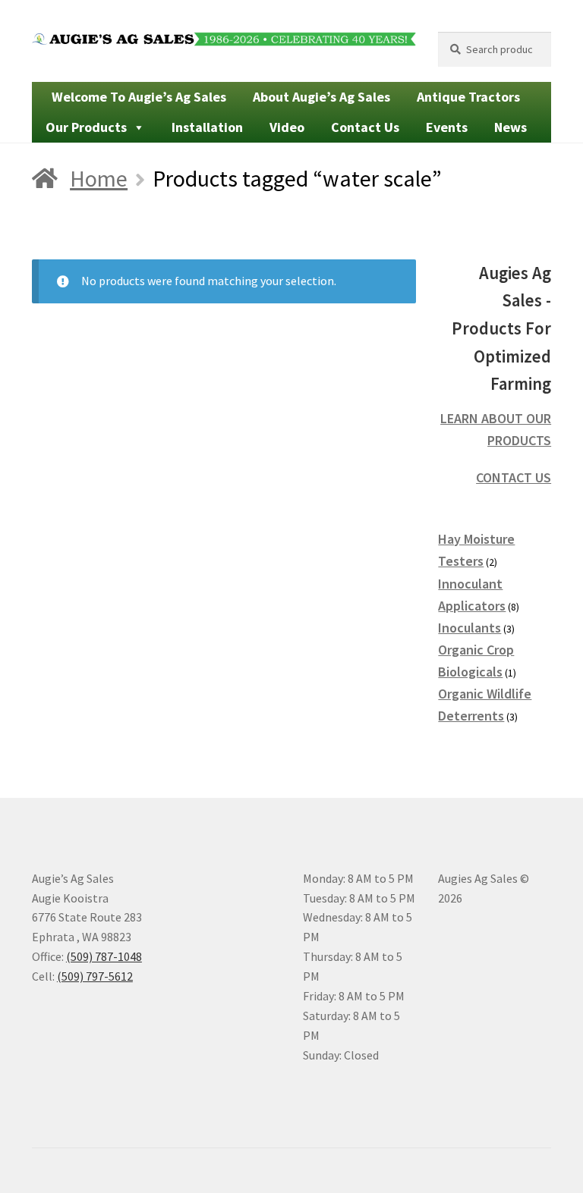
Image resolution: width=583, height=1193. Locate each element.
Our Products (86, 127)
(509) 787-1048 (104, 956)
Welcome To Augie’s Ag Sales (139, 96)
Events (447, 127)
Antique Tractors (468, 96)
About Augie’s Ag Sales (321, 96)
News (510, 127)
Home (99, 178)
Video (286, 127)
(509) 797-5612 (95, 976)
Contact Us (365, 127)
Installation (207, 127)
